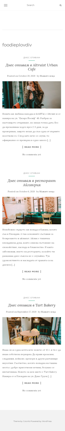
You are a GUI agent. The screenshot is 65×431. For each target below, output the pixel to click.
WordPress (47, 421)
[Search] (60, 5)
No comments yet (31, 154)
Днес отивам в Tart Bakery (31, 305)
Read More (31, 147)
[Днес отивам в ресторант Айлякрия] (31, 210)
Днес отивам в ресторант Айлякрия (32, 182)
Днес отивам (32, 57)
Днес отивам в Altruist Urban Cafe (32, 67)
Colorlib (26, 421)
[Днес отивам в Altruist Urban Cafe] (31, 95)
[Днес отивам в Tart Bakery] (31, 331)
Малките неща (47, 76)
